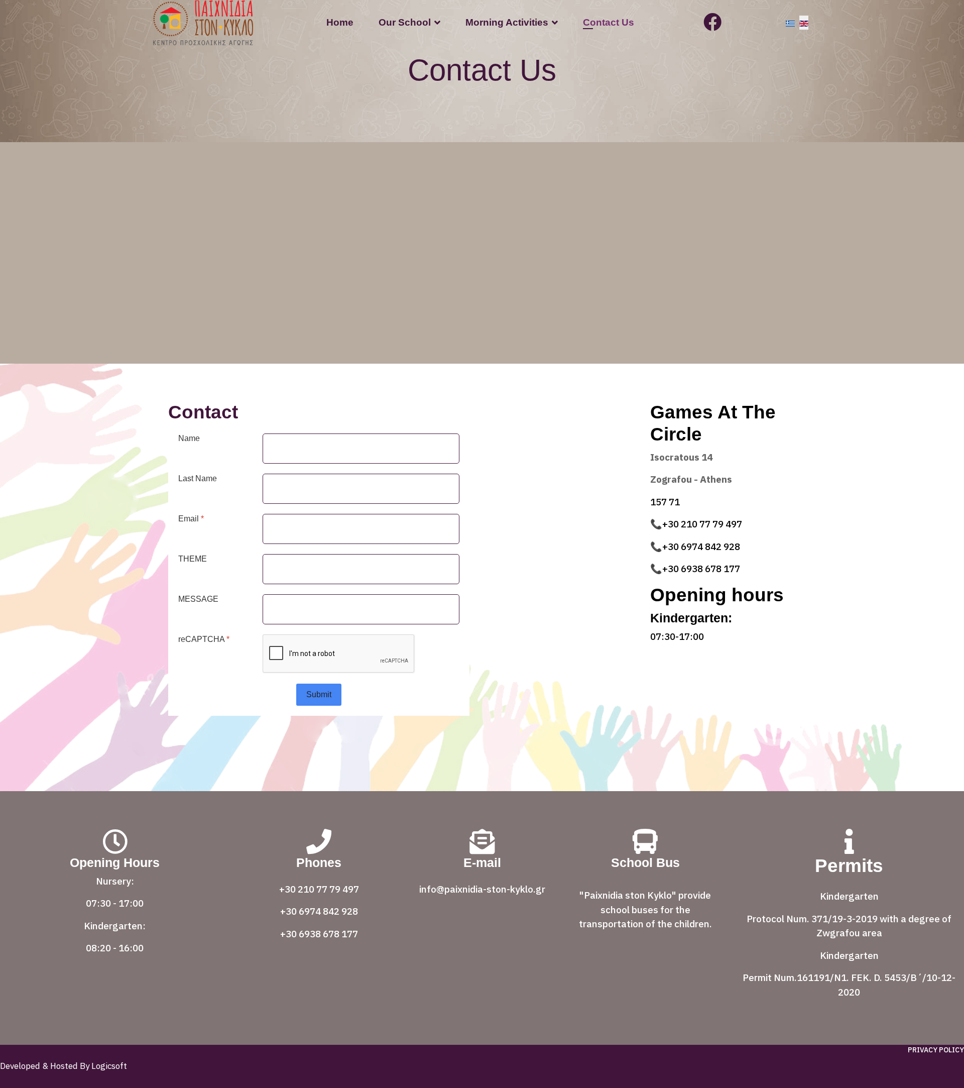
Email (191, 518)
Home (339, 22)
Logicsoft (108, 1065)
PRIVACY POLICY (936, 1049)
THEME (192, 559)
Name (189, 438)
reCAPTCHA (203, 639)
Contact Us (608, 22)
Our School (405, 22)
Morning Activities (506, 22)
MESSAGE (198, 599)
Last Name (197, 478)
